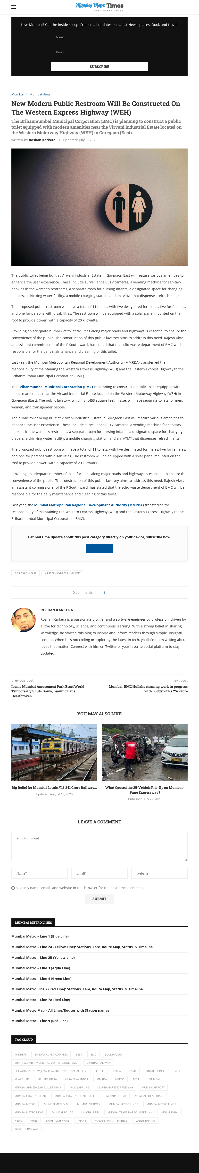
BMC (93, 1054)
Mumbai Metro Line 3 (123, 1104)
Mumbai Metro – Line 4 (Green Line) (41, 978)
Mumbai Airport (153, 1087)
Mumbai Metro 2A (56, 1104)
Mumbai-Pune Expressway (115, 1087)
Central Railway (98, 1062)
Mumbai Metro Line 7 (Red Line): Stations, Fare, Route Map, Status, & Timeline (77, 989)
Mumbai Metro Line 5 (161, 1104)
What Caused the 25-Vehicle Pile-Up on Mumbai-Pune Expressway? (144, 790)
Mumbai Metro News (29, 1112)
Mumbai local (116, 1096)
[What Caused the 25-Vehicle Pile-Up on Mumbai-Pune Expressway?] (145, 752)
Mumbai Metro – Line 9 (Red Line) (39, 1020)
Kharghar (22, 1079)
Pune (33, 1120)
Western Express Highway (63, 573)
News (18, 1120)
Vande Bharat (145, 1120)
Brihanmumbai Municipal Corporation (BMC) (55, 386)
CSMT (132, 1071)
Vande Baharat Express (110, 1120)
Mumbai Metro (25, 1104)
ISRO (177, 1071)
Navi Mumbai (169, 1112)
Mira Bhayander (76, 1079)
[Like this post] (107, 592)
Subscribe (100, 548)
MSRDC (119, 1079)
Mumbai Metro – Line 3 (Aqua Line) (40, 968)
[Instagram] (109, 1163)
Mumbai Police (62, 1112)
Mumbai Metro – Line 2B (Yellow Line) (43, 957)
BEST (79, 1054)
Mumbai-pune (79, 1087)
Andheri (20, 1054)
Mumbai (154, 1079)
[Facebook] (90, 1163)
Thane (81, 1120)
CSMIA (117, 1071)
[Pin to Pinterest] (118, 592)
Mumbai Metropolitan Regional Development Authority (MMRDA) (89, 505)
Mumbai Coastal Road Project (76, 1096)
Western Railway (26, 1129)
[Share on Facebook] (112, 592)
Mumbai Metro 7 (88, 1104)
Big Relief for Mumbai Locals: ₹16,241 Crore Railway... (54, 787)
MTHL (136, 1079)
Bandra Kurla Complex (50, 1054)
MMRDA (102, 1079)
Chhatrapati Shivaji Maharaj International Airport (51, 1071)
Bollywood (113, 1054)
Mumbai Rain (90, 1112)
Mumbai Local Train (149, 1096)
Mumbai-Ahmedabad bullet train (38, 1087)
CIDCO (100, 1071)
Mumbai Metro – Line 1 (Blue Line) (40, 936)
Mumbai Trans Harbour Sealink (130, 1112)
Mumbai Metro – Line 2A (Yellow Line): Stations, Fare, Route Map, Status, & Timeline (82, 947)
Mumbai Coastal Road (30, 1096)
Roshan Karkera (42, 140)
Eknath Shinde (155, 1071)
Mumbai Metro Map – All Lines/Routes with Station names (60, 1010)
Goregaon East (25, 573)
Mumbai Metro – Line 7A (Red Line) (40, 999)
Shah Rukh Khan (57, 1120)
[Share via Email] (127, 592)
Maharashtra (47, 1079)
